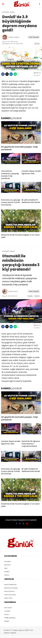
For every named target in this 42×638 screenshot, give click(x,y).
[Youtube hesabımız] (27, 523)
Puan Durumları (10, 595)
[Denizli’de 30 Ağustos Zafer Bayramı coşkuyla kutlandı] (31, 430)
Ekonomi (7, 565)
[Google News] (36, 75)
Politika (6, 572)
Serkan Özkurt (13, 37)
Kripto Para (8, 598)
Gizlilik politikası (9, 618)
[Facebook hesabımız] (16, 523)
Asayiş (37, 44)
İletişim (7, 621)
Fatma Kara (13, 291)
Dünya (6, 575)
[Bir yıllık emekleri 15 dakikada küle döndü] (31, 189)
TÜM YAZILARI (34, 37)
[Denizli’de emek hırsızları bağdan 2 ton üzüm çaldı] (21, 220)
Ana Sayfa (8, 608)
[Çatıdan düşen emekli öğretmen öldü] (31, 160)
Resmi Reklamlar (10, 584)
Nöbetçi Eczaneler (11, 588)
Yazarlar (7, 611)
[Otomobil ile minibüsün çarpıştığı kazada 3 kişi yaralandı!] (10, 160)
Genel (37, 296)
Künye (6, 614)
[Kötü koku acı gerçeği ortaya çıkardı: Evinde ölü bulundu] (10, 189)
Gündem (7, 561)
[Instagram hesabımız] (23, 523)
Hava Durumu (9, 591)
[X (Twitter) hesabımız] (20, 523)
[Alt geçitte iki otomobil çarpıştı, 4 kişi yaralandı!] (21, 132)
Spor (6, 568)
